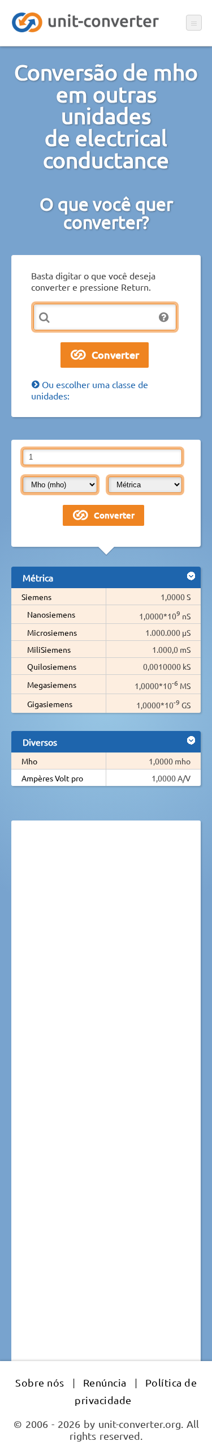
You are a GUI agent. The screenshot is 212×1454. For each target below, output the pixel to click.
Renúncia (105, 1382)
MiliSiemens (49, 649)
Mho (29, 761)
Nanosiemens (51, 614)
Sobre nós (39, 1382)
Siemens (36, 597)
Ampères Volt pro (52, 778)
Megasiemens (51, 684)
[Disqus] (106, 984)
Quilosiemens (51, 666)
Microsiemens (52, 632)
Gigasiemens (49, 704)
